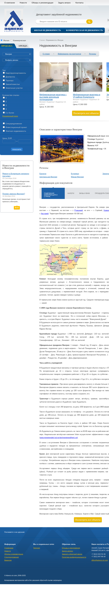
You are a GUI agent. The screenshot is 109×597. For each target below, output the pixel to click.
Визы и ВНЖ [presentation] (84, 193)
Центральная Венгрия (48, 177)
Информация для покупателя (69, 54)
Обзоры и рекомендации (42, 3)
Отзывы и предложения (71, 548)
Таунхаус (9, 80)
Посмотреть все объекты (86, 113)
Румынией (78, 210)
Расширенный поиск (10, 116)
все (17, 207)
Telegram (36, 548)
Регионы (92, 54)
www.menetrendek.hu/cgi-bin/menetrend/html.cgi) (59, 438)
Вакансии (8, 560)
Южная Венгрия (77, 177)
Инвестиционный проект (16, 127)
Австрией (45, 214)
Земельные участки (14, 88)
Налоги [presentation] (71, 193)
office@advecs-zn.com (99, 560)
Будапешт (75, 174)
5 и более (9, 113)
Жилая (6, 40)
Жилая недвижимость (47, 30)
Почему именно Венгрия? (13, 194)
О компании (9, 3)
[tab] (53, 193)
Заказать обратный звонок (72, 554)
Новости (23, 3)
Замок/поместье (12, 84)
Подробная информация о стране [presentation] (50, 194)
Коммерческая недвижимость (84, 30)
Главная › (42, 40)
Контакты (79, 3)
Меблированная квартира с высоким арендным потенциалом (53, 97)
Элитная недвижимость (15, 131)
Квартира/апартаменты (15, 73)
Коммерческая (19, 40)
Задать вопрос (64, 3)
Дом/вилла (10, 77)
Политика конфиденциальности (74, 557)
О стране (46, 54)
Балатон (42, 174)
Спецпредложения (13, 123)
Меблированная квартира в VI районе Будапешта (86, 96)
